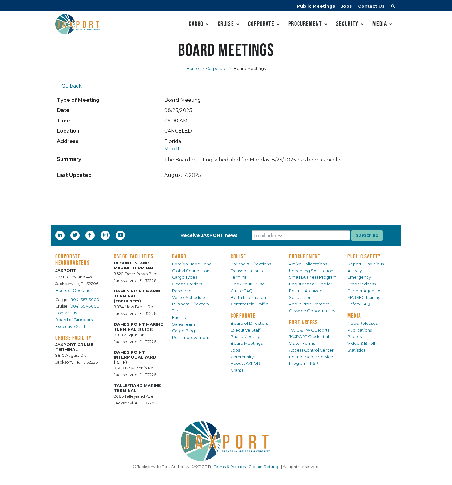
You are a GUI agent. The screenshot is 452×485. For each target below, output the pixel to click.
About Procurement (309, 304)
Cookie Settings (264, 466)
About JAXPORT (246, 363)
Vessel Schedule (188, 297)
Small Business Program (313, 277)
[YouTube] (121, 235)
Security (347, 23)
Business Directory (190, 304)
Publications (359, 330)
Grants (237, 370)
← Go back (68, 86)
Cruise (226, 23)
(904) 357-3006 (84, 306)
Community (242, 357)
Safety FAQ (358, 304)
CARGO (179, 256)
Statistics (356, 350)
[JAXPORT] (226, 441)
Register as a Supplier (310, 284)
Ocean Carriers (187, 284)
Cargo (196, 23)
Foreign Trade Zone (192, 264)
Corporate (261, 23)
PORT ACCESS (303, 322)
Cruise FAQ (241, 290)
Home (192, 68)
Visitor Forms (302, 343)
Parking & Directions (251, 264)
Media (379, 23)
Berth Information (248, 297)
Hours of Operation (74, 290)
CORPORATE (243, 315)
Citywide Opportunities (312, 310)
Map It (172, 149)
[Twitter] (76, 235)
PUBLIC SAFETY (364, 256)
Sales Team (183, 324)
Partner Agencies (364, 290)
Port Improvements (191, 337)
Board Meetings (247, 343)
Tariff (177, 310)
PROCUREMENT (305, 256)
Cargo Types (184, 277)
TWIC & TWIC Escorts (309, 330)
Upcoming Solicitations (312, 270)
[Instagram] (106, 235)
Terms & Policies (230, 466)
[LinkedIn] (60, 235)
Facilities (180, 317)
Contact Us (371, 6)
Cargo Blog (183, 330)
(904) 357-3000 (84, 299)
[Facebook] (89, 235)
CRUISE (238, 256)
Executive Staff (70, 326)
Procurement (305, 23)
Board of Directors (74, 319)
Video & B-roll (361, 343)
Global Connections (191, 270)
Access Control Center (311, 350)
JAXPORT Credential (309, 336)
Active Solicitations (308, 264)
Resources (182, 290)
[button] (393, 7)
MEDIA (354, 315)
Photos (354, 336)
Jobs (346, 6)
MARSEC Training (364, 297)
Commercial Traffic (249, 304)
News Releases (362, 323)
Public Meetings (316, 6)
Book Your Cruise (248, 284)
